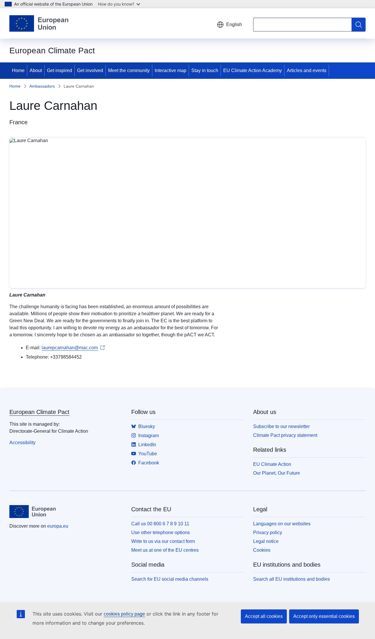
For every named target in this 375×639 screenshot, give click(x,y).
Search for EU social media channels (169, 579)
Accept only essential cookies (324, 616)
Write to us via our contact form (163, 541)
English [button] (234, 24)
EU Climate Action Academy (252, 70)
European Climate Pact (39, 412)
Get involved (90, 70)
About (36, 70)
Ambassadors (42, 86)
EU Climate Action (272, 464)
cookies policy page (124, 613)
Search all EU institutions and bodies (291, 579)
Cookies (261, 550)
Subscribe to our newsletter (281, 426)
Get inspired (59, 70)
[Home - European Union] (38, 23)
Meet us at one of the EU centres (165, 550)
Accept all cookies (264, 616)
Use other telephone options (160, 532)
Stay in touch (204, 70)
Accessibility (22, 442)
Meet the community (129, 70)
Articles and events (306, 70)
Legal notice (266, 541)
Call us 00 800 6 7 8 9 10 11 (160, 523)
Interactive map (170, 70)
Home (18, 70)
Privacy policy (267, 532)
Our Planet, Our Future (276, 473)
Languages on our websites (282, 523)
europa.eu (57, 526)
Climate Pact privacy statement (285, 435)
